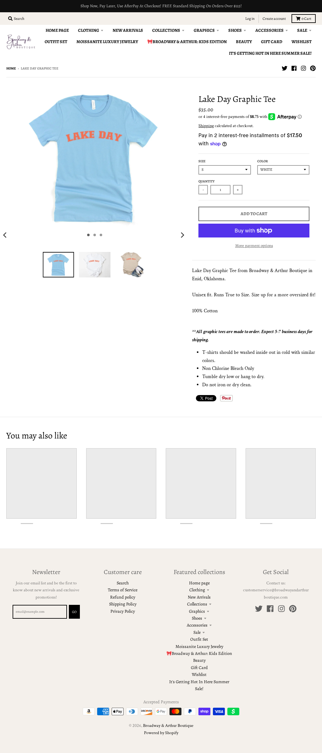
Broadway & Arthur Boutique (168, 725)
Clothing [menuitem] (88, 30)
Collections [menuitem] (166, 30)
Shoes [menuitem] (235, 30)
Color (262, 161)
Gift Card (199, 668)
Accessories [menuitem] (269, 30)
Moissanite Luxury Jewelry (199, 647)
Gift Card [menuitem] (271, 42)
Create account (274, 18)
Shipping (206, 126)
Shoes (197, 618)
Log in (250, 18)
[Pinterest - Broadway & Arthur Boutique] (313, 68)
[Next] (182, 235)
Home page (199, 583)
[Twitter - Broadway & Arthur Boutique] (284, 68)
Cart (306, 18)
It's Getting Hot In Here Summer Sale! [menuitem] (270, 53)
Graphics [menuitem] (204, 30)
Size (202, 161)
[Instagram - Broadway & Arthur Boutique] (303, 68)
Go (74, 612)
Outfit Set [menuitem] (56, 42)
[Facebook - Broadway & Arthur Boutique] (294, 68)
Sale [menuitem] (302, 30)
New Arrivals (199, 597)
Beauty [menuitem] (244, 42)
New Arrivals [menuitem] (128, 30)
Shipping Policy (122, 604)
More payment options (254, 245)
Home (11, 68)
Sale (197, 632)
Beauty (199, 660)
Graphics (197, 611)
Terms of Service (122, 590)
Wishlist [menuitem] (301, 42)
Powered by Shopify (161, 733)
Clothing (197, 590)
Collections (197, 604)
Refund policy (122, 597)
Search (123, 583)
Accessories (197, 625)
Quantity (206, 181)
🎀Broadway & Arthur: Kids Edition (199, 653)
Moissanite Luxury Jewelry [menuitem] (107, 42)
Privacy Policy (122, 611)
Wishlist (199, 675)
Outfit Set (199, 639)
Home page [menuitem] (57, 30)
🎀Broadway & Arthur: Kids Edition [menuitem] (187, 42)
